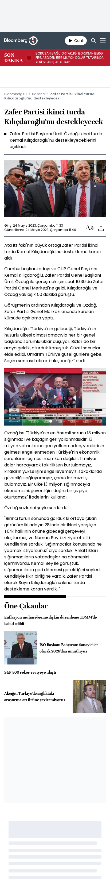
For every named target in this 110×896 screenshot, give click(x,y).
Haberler (38, 94)
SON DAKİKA (13, 57)
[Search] (93, 40)
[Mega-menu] (103, 40)
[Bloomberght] (21, 40)
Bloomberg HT (15, 94)
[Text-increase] (89, 228)
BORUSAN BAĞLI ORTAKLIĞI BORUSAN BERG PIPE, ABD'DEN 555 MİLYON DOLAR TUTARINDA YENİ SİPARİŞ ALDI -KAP (70, 57)
